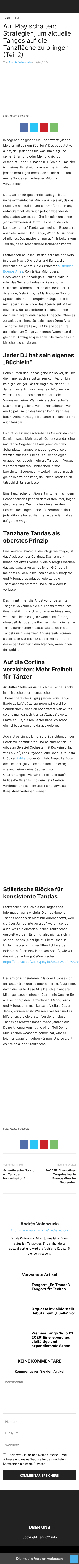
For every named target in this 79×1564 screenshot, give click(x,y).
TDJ (17, 18)
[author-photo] (39, 1218)
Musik (7, 18)
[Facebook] (24, 127)
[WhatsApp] (54, 127)
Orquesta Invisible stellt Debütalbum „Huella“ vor (53, 1311)
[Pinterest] (44, 127)
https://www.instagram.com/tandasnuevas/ (39, 1230)
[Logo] (39, 1515)
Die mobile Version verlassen (39, 1558)
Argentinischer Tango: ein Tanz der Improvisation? (19, 1174)
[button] (9, 6)
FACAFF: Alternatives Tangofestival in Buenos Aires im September (61, 1176)
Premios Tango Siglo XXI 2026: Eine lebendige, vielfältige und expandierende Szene (53, 1339)
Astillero (22, 758)
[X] (34, 127)
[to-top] (74, 1557)
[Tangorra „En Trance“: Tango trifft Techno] (15, 1292)
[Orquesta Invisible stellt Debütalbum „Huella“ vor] (15, 1316)
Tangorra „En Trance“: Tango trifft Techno (51, 1287)
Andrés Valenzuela (20, 62)
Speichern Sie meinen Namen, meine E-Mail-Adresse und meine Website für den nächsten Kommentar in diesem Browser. (35, 1459)
